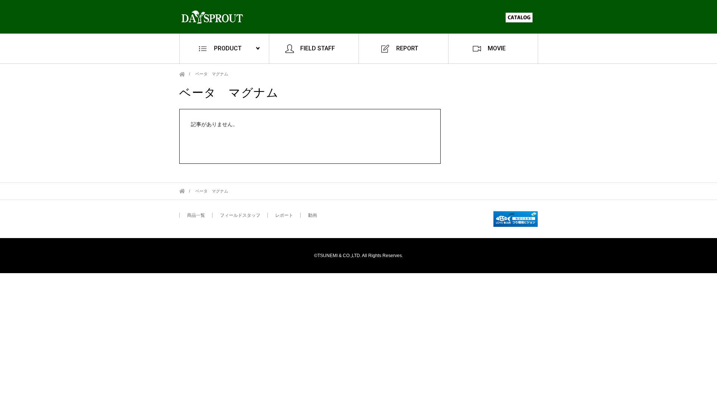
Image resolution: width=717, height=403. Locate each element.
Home (182, 74)
